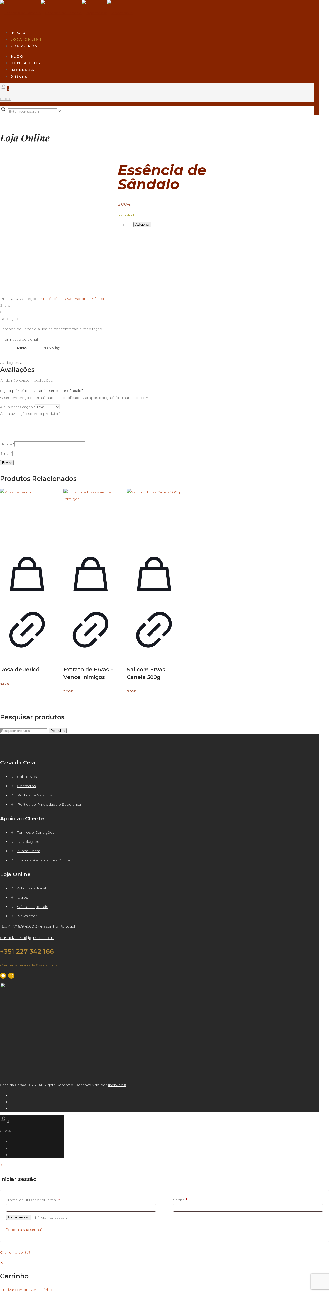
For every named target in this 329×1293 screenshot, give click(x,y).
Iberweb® (117, 1085)
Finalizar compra (14, 1289)
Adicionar (142, 224)
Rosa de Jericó (19, 669)
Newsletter (27, 916)
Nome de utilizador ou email (33, 1200)
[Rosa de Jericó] (27, 516)
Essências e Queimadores (66, 298)
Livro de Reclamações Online (43, 860)
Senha (180, 1200)
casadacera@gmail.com (27, 937)
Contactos (26, 786)
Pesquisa (58, 731)
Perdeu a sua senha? (24, 1229)
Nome (7, 444)
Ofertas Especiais (32, 906)
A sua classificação (17, 407)
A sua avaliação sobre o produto (30, 413)
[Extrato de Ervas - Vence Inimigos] (90, 516)
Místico (97, 298)
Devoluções (28, 841)
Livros (22, 897)
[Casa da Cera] (66, 13)
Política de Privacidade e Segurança (49, 804)
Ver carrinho (41, 1289)
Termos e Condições (35, 832)
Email (6, 453)
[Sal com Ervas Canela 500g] (154, 516)
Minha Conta (28, 851)
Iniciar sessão (18, 1217)
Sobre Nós (27, 776)
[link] (59, 111)
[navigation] (164, 1276)
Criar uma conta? (15, 1252)
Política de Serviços (34, 795)
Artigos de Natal (31, 888)
